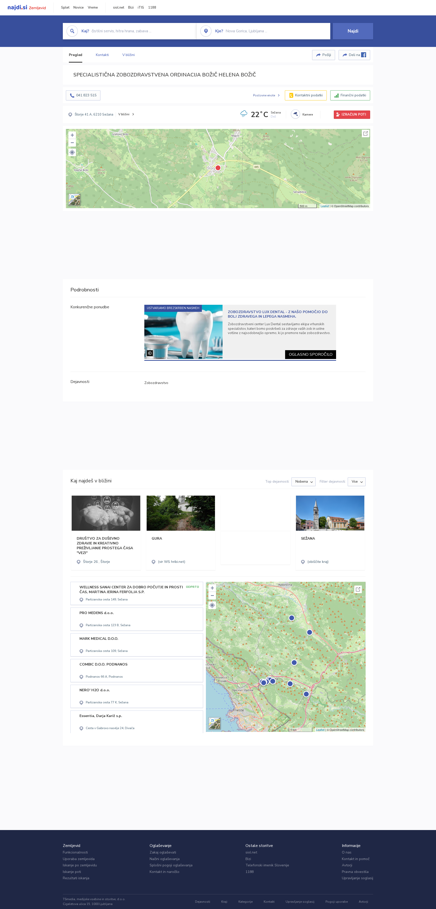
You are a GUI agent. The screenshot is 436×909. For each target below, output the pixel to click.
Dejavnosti (202, 902)
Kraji (224, 902)
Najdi (353, 31)
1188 (152, 7)
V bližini (128, 54)
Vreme (93, 7)
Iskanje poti (72, 871)
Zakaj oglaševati (163, 852)
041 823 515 (86, 95)
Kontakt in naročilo (164, 871)
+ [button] (72, 135)
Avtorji (347, 865)
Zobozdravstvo (156, 382)
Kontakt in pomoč (355, 859)
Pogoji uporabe (336, 902)
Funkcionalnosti (75, 852)
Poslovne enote (264, 95)
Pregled (75, 54)
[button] (72, 152)
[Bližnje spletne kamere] (295, 114)
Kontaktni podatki (309, 95)
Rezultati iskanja (76, 878)
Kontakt (269, 902)
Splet (65, 7)
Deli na (355, 54)
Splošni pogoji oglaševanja (171, 865)
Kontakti (102, 54)
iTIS (141, 7)
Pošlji (326, 54)
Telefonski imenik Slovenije (267, 865)
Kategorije (245, 902)
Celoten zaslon (365, 133)
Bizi (131, 7)
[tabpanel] (240, 332)
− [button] (72, 143)
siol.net (118, 7)
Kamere (308, 115)
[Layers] (74, 199)
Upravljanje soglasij (357, 878)
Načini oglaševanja (165, 859)
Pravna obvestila (355, 871)
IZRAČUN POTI (354, 114)
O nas (346, 852)
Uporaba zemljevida (79, 859)
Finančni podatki (353, 95)
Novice (78, 7)
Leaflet (325, 206)
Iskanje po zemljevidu (80, 865)
